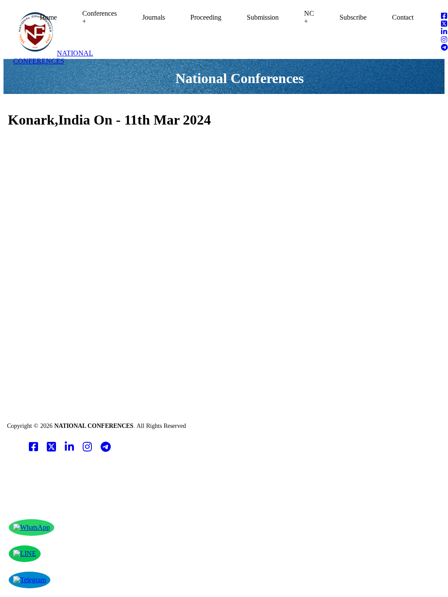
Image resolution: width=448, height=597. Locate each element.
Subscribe (353, 17)
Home (48, 17)
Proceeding (205, 17)
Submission (263, 17)
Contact (402, 17)
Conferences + (99, 17)
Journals (153, 17)
